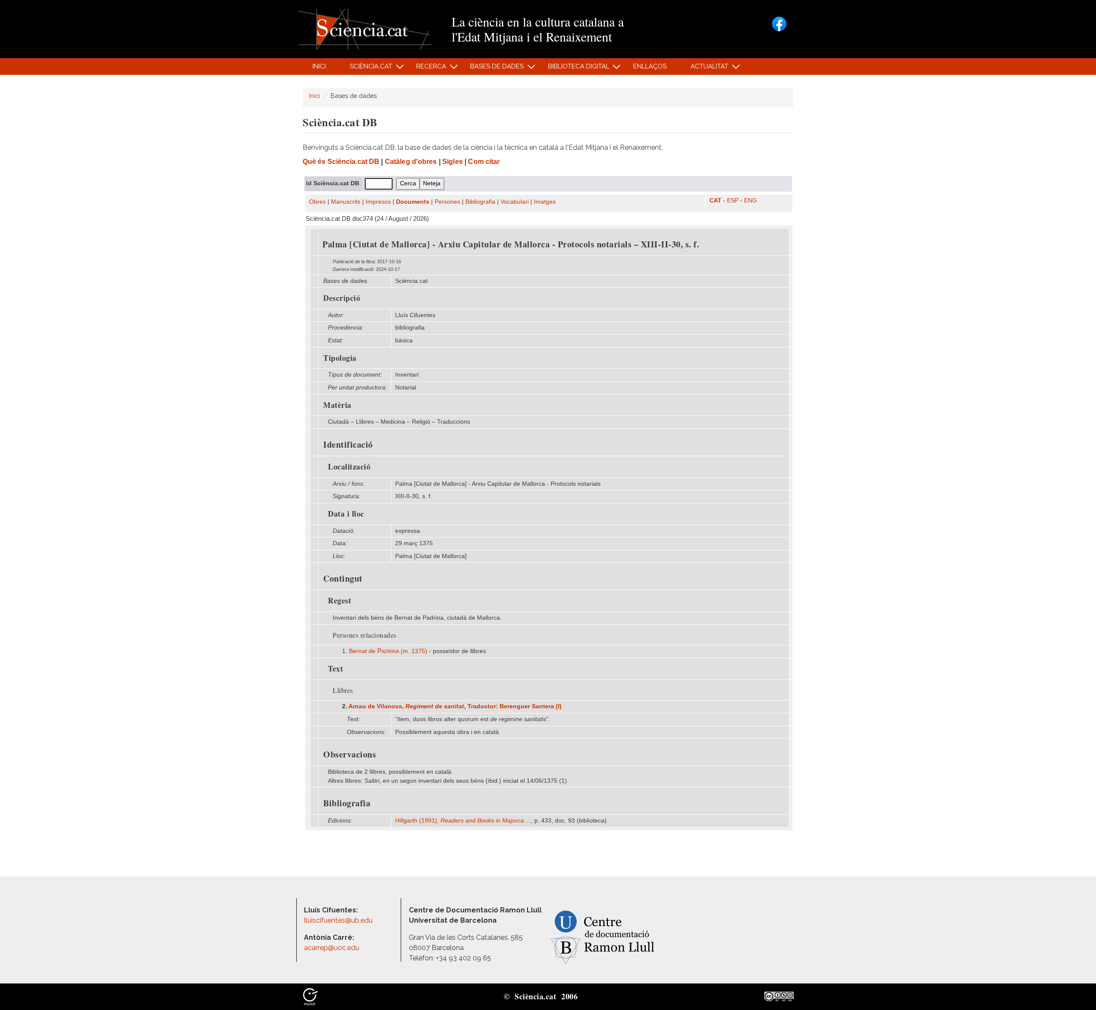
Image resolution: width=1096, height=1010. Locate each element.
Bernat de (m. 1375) (388, 651)
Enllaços (650, 66)
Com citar (484, 161)
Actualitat (705, 68)
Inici (319, 66)
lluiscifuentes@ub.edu (339, 920)
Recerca (427, 68)
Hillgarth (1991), (463, 820)
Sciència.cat (366, 68)
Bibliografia (480, 202)
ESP (733, 200)
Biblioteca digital (573, 68)
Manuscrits (345, 202)
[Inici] (365, 28)
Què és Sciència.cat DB (341, 161)
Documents (412, 202)
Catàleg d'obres (411, 161)
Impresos (378, 202)
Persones (447, 202)
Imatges (545, 202)
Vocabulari (514, 202)
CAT (715, 200)
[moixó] (310, 995)
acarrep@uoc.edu (331, 948)
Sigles (452, 161)
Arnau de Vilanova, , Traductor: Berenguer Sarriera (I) (455, 706)
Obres (317, 202)
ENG (750, 200)
